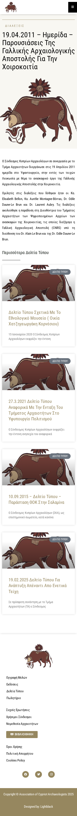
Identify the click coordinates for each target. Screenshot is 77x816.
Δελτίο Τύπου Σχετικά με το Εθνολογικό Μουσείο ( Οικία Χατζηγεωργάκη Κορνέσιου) (35, 318)
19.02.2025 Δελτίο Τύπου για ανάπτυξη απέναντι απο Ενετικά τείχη (38, 585)
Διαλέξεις (15, 25)
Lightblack (46, 807)
